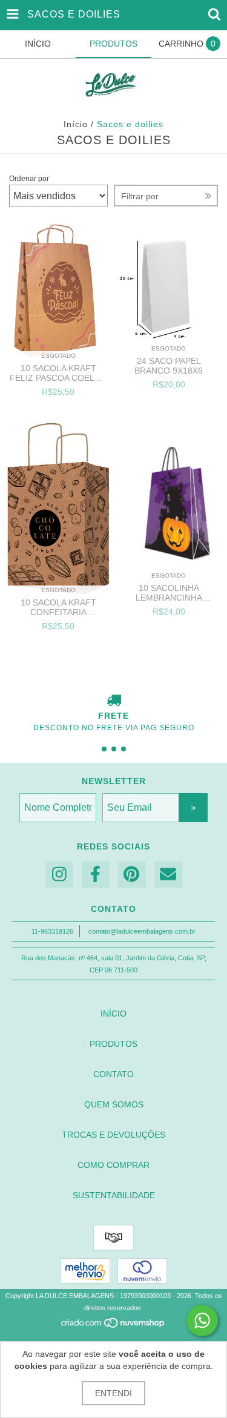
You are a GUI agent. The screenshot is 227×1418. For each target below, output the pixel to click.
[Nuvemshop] (113, 1326)
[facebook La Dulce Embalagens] (96, 875)
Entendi (113, 1393)
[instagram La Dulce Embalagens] (59, 875)
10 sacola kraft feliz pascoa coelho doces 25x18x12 (58, 373)
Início (76, 124)
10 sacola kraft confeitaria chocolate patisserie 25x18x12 (58, 607)
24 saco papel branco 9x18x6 (168, 365)
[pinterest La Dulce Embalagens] (132, 875)
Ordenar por (29, 178)
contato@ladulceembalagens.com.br (142, 931)
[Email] (168, 875)
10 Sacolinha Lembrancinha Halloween (169, 592)
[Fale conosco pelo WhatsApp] (202, 1320)
